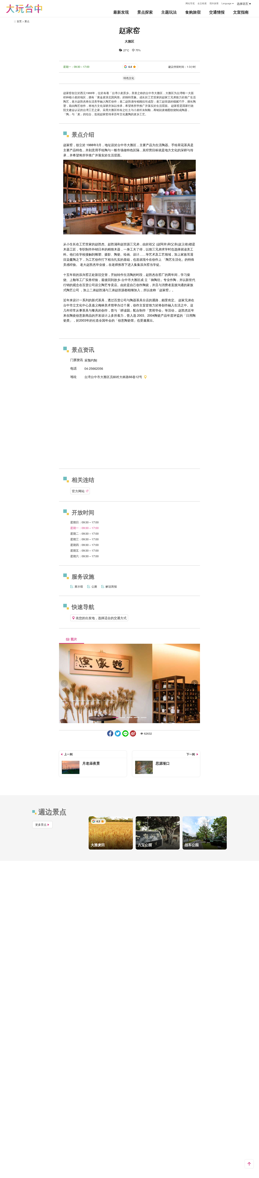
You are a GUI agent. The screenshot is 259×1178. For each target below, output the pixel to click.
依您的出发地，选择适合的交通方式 (101, 617)
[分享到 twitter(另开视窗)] (118, 733)
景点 (26, 21)
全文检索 (202, 3)
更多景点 (41, 825)
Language (226, 3)
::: (182, 3)
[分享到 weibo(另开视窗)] (133, 733)
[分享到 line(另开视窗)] (125, 733)
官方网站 (78, 491)
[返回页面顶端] (249, 1164)
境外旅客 (214, 3)
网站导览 (190, 3)
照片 (74, 639)
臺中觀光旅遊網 (24, 8)
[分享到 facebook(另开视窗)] (110, 733)
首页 (19, 21)
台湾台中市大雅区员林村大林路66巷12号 (113, 376)
